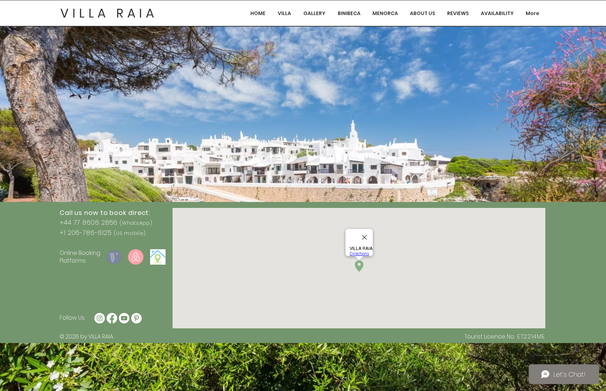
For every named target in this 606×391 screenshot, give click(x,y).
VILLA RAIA (108, 13)
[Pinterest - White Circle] (136, 318)
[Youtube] (124, 318)
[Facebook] (112, 318)
